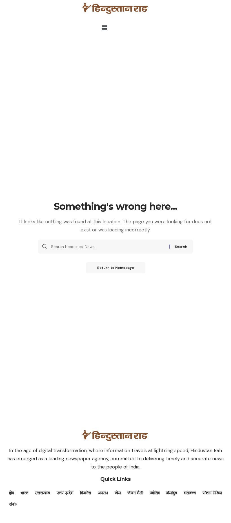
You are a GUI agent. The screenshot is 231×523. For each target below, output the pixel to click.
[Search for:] (108, 247)
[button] (104, 27)
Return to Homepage (115, 267)
